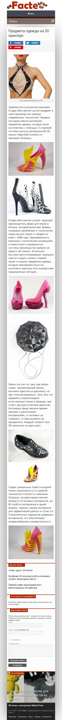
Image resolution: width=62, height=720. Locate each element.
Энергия (37, 717)
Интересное (46, 717)
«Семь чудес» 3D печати (20, 570)
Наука (30, 717)
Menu (31, 13)
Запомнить (16, 640)
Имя (10, 622)
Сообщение (14, 644)
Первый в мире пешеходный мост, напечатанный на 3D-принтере (25, 586)
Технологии (22, 717)
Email (11, 630)
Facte (24, 710)
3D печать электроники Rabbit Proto (25, 705)
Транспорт (12, 717)
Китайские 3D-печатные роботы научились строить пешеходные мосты (29, 577)
